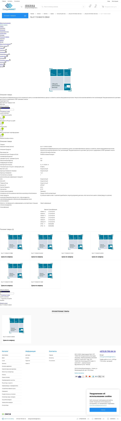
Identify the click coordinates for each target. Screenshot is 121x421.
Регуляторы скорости (7, 383)
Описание (2, 52)
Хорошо (103, 410)
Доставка (28, 355)
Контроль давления (6, 366)
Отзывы (2, 58)
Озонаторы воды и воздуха (8, 396)
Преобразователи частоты (8, 380)
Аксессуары (3, 56)
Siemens (4, 363)
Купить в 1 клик (5, 111)
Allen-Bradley (5, 355)
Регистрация (115, 1)
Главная (4, 1)
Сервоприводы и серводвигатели (10, 385)
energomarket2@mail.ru (107, 357)
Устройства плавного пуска (8, 388)
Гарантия (28, 360)
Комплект (2, 50)
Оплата (27, 357)
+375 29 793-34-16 (108, 351)
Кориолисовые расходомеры (9, 369)
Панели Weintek (6, 377)
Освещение (5, 391)
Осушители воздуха (6, 399)
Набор (1, 48)
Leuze (3, 360)
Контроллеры (5, 405)
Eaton (3, 357)
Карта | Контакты (79, 373)
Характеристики (4, 54)
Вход (109, 1)
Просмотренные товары (60, 311)
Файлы (2, 64)
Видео (1, 66)
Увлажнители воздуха (7, 402)
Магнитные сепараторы (8, 371)
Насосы (4, 374)
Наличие (2, 62)
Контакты (10, 1)
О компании (17, 1)
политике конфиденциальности (98, 405)
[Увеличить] (60, 91)
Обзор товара (3, 46)
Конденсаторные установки (9, 394)
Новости (28, 363)
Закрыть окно (3, 303)
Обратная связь (9, 418)
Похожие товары (4, 60)
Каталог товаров (10, 15)
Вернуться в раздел (5, 44)
